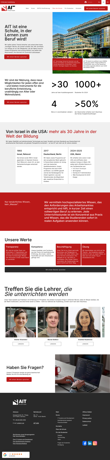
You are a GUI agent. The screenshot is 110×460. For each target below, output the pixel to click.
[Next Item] (102, 328)
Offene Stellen (87, 412)
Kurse (58, 415)
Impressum (86, 415)
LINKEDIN (21, 344)
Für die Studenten (61, 432)
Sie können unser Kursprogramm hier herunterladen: (23, 435)
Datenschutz (86, 421)
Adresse (15, 412)
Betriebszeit (37, 412)
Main (57, 412)
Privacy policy (87, 418)
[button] (33, 8)
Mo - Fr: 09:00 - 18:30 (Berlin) (40, 415)
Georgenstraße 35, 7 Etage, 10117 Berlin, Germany (21, 415)
